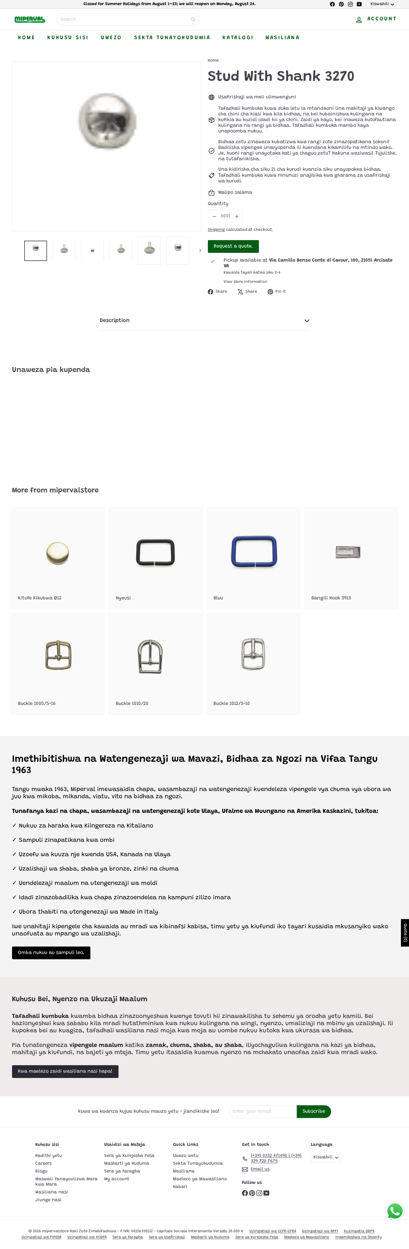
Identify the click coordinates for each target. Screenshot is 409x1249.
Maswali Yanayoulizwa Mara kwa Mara (66, 1182)
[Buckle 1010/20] (156, 664)
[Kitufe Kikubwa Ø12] (58, 558)
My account (116, 1179)
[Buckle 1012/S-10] (253, 664)
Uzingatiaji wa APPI (320, 1231)
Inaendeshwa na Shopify (358, 1237)
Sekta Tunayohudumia (172, 38)
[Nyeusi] (156, 558)
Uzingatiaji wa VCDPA (87, 1237)
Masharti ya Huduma (126, 1163)
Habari (180, 1187)
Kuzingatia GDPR (359, 1231)
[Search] (193, 19)
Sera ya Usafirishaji (167, 1237)
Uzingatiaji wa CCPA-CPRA (272, 1231)
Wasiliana (283, 38)
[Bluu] (253, 558)
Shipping (216, 230)
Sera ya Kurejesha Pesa (129, 1156)
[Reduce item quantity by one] (214, 216)
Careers (43, 1163)
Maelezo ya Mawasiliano (200, 1179)
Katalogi (238, 38)
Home (26, 38)
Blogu (41, 1171)
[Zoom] (106, 146)
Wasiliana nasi (51, 1192)
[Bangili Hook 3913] (351, 558)
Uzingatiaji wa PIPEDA (41, 1237)
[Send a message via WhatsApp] (395, 1211)
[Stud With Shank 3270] (41, 426)
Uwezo (111, 38)
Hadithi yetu (48, 1156)
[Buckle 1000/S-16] (58, 664)
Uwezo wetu (186, 1156)
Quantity (218, 203)
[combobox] (128, 19)
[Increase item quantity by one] (236, 216)
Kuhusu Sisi (68, 38)
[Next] (197, 250)
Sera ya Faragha (122, 1171)
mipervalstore (74, 490)
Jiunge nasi (48, 1200)
